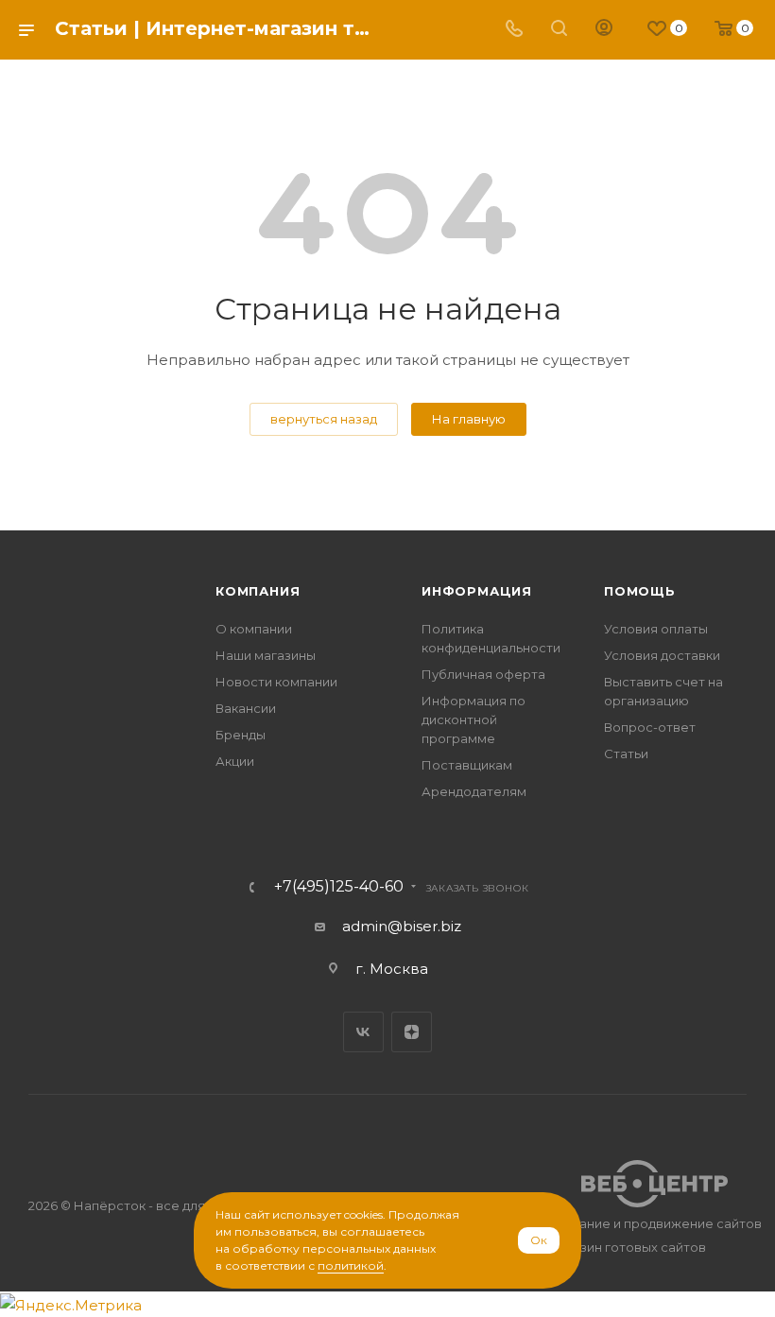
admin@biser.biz (401, 926)
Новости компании (276, 681)
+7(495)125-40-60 (339, 886)
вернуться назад (323, 418)
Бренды (240, 734)
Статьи (626, 753)
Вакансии (245, 708)
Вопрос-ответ (650, 727)
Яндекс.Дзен (411, 1032)
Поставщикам (467, 764)
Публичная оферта (483, 674)
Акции (234, 761)
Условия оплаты (656, 628)
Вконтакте (363, 1032)
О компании (253, 628)
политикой (351, 1265)
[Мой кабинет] (603, 30)
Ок (538, 1240)
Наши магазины (265, 655)
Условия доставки (662, 655)
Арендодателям (474, 791)
